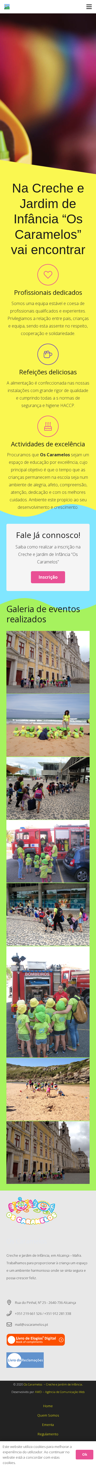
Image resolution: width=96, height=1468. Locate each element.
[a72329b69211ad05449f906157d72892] (48, 662)
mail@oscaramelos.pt (31, 1324)
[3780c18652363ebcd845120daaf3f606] (48, 914)
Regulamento (48, 1434)
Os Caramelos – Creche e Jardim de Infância (53, 1384)
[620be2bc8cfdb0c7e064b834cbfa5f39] (48, 1002)
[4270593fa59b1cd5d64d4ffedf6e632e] (48, 788)
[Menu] (89, 6)
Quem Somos (48, 1415)
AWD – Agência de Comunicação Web (60, 1392)
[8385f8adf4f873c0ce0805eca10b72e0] (48, 851)
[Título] (7, 6)
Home (48, 1405)
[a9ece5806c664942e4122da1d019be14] (48, 725)
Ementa (48, 1424)
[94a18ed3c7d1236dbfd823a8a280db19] (48, 1089)
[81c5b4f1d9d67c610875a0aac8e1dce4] (48, 1152)
